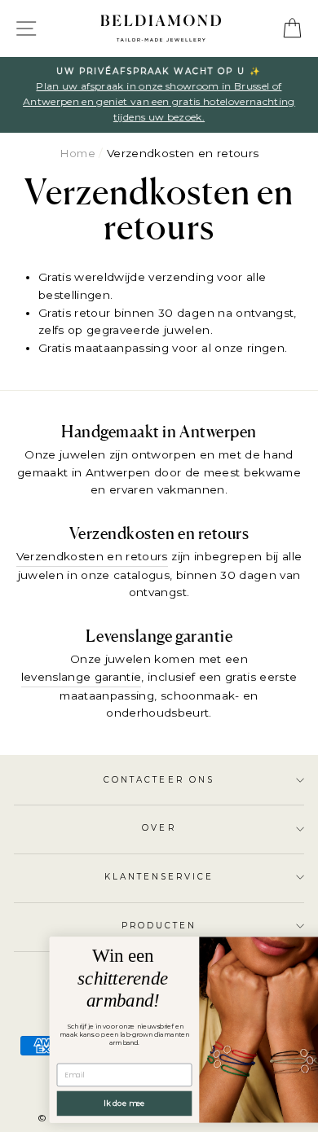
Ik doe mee (100, 1103)
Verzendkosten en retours (92, 556)
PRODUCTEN (159, 925)
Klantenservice (159, 876)
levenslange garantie (81, 676)
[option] (159, 95)
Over (158, 828)
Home (77, 153)
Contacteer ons (159, 779)
